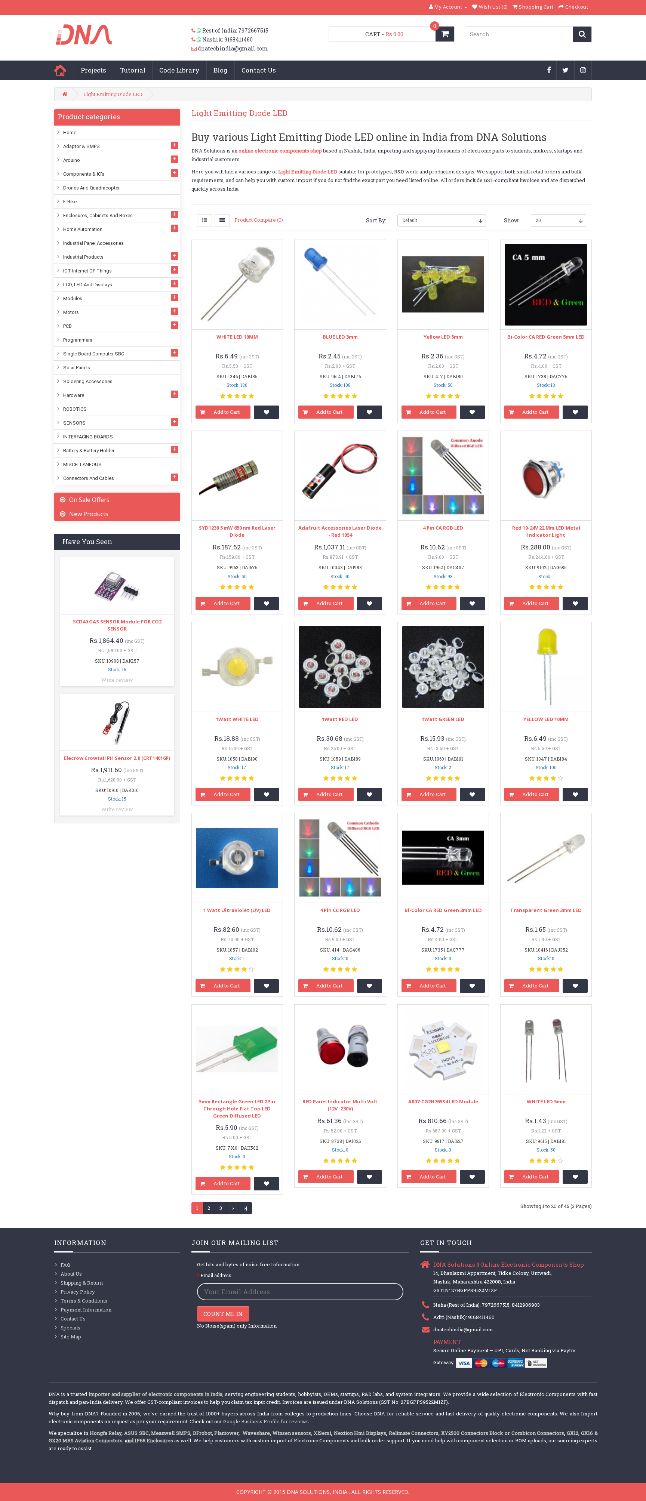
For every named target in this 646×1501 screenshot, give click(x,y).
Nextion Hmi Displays (360, 1433)
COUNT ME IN (223, 1313)
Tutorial (132, 70)
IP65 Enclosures (154, 1440)
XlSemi (322, 1433)
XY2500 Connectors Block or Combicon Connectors (502, 1433)
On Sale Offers (89, 500)
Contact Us (259, 70)
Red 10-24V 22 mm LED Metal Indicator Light (546, 531)
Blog (220, 70)
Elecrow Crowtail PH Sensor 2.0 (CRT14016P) (117, 758)
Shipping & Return (82, 1282)
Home (60, 70)
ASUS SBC (136, 1433)
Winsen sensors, (293, 1433)
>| (245, 1208)
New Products (88, 514)
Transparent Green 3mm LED (546, 910)
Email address (215, 1275)
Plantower (226, 1433)
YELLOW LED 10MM (546, 719)
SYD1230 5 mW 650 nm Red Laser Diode (237, 531)
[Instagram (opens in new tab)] (583, 70)
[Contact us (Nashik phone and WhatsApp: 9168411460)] (196, 39)
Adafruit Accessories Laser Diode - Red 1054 (340, 531)
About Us (71, 1273)
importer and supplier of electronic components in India (156, 1394)
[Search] (582, 34)
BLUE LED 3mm (340, 336)
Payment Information (86, 1309)
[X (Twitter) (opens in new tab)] (566, 70)
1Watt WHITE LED (237, 719)
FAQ (65, 1264)
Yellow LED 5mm (443, 336)
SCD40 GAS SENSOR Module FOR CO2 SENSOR (117, 625)
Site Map (71, 1336)
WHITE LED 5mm (546, 1101)
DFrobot (202, 1433)
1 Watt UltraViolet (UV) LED (237, 910)
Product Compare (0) (258, 219)
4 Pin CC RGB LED (340, 910)
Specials (70, 1327)
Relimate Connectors (414, 1433)
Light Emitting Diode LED (112, 94)
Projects (93, 70)
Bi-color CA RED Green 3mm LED (443, 910)
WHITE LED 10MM (237, 336)
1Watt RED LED (340, 719)
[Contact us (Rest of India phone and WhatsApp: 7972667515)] (196, 30)
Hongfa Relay (106, 1433)
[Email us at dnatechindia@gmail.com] (194, 48)
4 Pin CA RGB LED (443, 527)
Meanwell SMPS (170, 1433)
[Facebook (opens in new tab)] (549, 70)
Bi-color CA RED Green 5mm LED (546, 336)
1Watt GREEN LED (443, 719)
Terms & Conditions (84, 1300)
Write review (117, 679)
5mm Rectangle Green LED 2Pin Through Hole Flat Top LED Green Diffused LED (237, 1108)
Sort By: (376, 220)
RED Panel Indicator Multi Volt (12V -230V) (340, 1105)
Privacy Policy (78, 1291)
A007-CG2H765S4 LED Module (443, 1101)
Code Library (179, 70)
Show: (512, 220)
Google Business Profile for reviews (266, 1421)
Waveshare (256, 1433)
